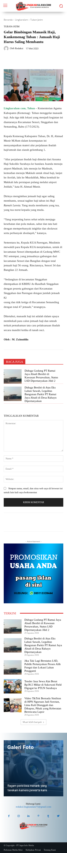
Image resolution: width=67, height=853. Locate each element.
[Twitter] (27, 60)
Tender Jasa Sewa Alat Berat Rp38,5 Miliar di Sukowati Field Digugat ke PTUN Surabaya (43, 685)
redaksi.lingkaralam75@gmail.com (33, 806)
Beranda (8, 19)
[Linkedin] (28, 816)
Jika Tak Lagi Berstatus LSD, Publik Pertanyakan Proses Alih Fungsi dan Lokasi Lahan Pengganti (42, 665)
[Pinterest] (38, 816)
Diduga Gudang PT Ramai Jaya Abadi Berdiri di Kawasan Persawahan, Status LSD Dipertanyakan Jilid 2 (41, 375)
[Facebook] (19, 60)
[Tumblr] (48, 816)
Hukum (8, 633)
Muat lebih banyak (32, 722)
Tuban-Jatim (36, 19)
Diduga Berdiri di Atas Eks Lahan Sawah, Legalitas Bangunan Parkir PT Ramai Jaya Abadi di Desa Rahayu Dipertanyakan (41, 394)
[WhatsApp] (36, 60)
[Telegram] (45, 60)
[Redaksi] (7, 48)
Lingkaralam (21, 19)
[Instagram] (18, 816)
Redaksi (19, 48)
